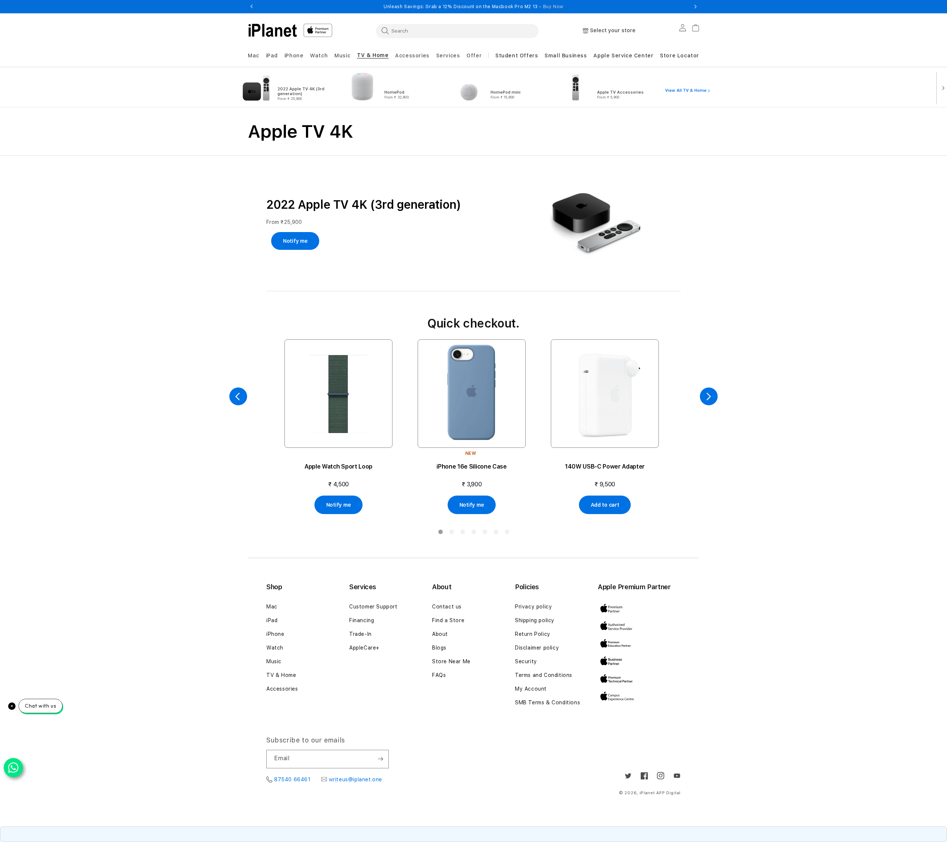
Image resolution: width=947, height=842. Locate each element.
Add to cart (605, 505)
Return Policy (532, 634)
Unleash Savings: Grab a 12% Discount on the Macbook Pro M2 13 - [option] (473, 6)
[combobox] (457, 30)
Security (526, 661)
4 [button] (473, 533)
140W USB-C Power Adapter (605, 466)
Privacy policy (533, 607)
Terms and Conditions (543, 675)
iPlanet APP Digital (660, 793)
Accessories (282, 689)
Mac (271, 607)
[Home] (272, 30)
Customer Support (373, 607)
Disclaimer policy (537, 648)
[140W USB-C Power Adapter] (605, 393)
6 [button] (495, 533)
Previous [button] (251, 6)
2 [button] (451, 533)
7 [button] (506, 533)
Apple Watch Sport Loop (338, 466)
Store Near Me (451, 661)
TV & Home (281, 675)
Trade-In (360, 634)
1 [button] (440, 533)
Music (274, 661)
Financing (361, 620)
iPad (271, 620)
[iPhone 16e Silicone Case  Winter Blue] (472, 393)
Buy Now (553, 6)
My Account (531, 689)
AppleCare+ (364, 648)
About (440, 634)
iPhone (275, 634)
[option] (288, 87)
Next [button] (695, 6)
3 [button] (462, 533)
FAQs (439, 675)
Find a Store (448, 620)
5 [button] (484, 533)
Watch (274, 648)
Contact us (447, 607)
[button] (253, 56)
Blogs (439, 648)
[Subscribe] (380, 759)
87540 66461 (292, 779)
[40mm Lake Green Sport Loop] (338, 393)
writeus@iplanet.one (355, 779)
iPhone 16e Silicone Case (471, 466)
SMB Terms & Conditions (547, 702)
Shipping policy (535, 620)
